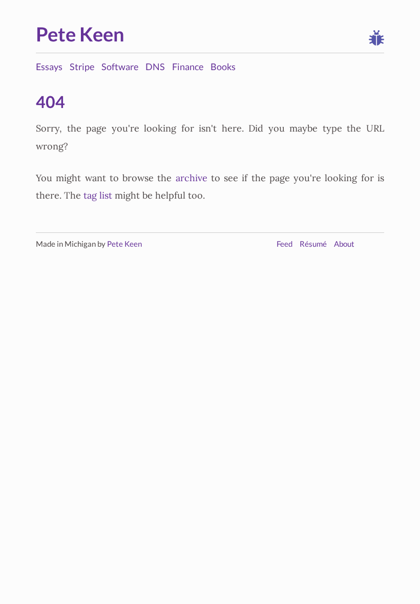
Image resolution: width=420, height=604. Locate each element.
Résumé (313, 244)
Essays (49, 66)
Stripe (82, 66)
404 (50, 102)
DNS (155, 66)
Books (223, 66)
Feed (284, 244)
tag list (97, 195)
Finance (187, 66)
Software (119, 66)
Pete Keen (80, 34)
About (344, 244)
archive (191, 178)
